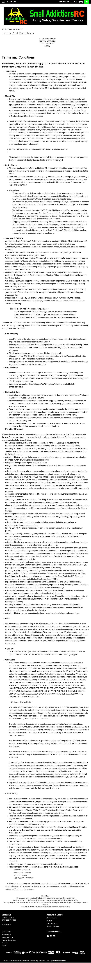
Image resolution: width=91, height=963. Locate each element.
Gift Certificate (64, 2)
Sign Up (80, 2)
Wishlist (49, 921)
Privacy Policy (47, 44)
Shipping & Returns (47, 41)
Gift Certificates (52, 918)
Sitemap (26, 960)
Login (73, 2)
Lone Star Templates (59, 960)
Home (4, 29)
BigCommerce (40, 960)
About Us (5, 943)
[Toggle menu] (3, 3)
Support (4, 945)
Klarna (47, 46)
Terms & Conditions (47, 39)
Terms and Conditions (15, 29)
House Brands (6, 935)
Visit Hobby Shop (7, 937)
